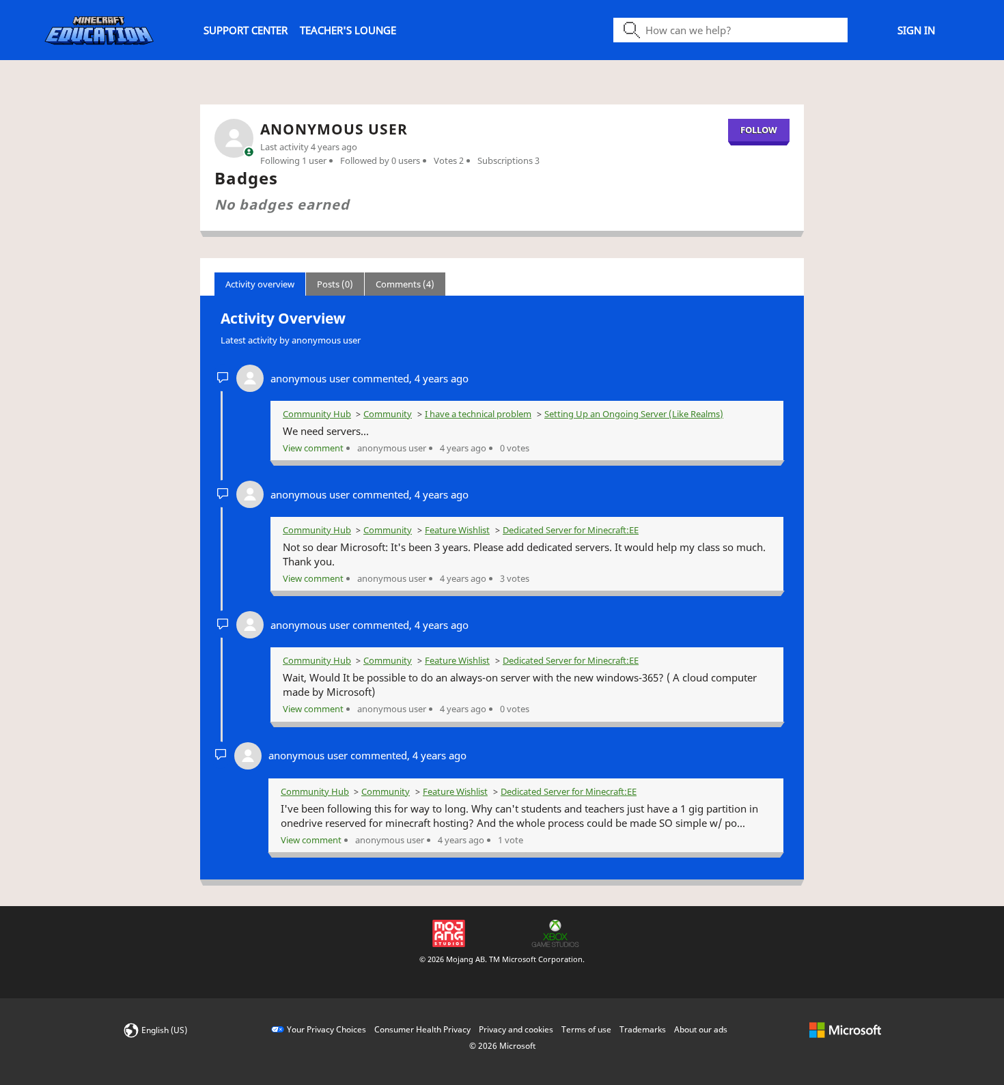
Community (387, 414)
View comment (313, 448)
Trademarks (642, 1029)
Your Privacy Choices (326, 1029)
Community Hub (317, 414)
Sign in (916, 30)
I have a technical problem (478, 414)
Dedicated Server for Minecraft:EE (571, 530)
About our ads (700, 1029)
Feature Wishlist (457, 530)
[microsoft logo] (845, 1029)
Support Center (246, 30)
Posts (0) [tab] (335, 284)
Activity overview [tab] (259, 284)
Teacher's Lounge (348, 30)
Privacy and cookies (516, 1029)
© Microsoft (502, 1046)
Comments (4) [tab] (405, 284)
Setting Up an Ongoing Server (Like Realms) (633, 414)
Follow (758, 130)
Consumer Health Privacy (422, 1029)
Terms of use (586, 1029)
